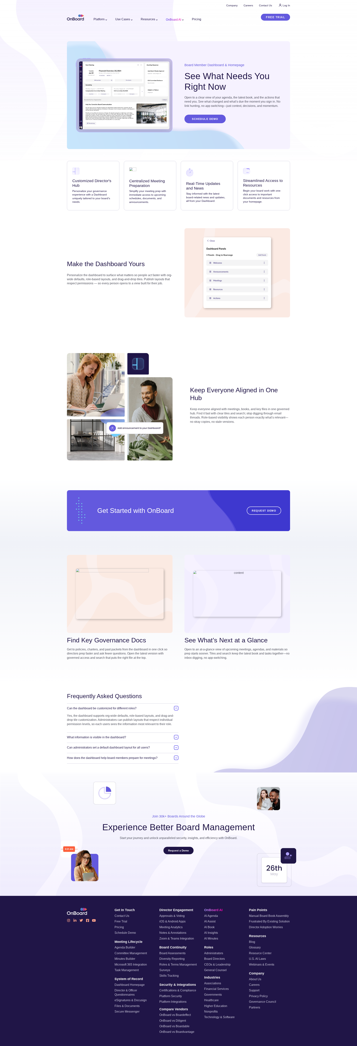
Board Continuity (172, 947)
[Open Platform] (106, 20)
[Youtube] (94, 920)
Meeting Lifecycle (128, 942)
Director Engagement (176, 910)
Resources (257, 936)
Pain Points (258, 910)
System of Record (129, 979)
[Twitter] (81, 920)
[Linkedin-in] (75, 920)
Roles (208, 947)
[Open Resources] (157, 20)
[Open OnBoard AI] (183, 20)
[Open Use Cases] (132, 20)
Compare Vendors (173, 1009)
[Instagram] (68, 920)
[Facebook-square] (87, 920)
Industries (212, 977)
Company (256, 973)
